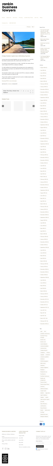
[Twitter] (44, 424)
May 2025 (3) (43, 105)
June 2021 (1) (43, 195)
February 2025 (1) (44, 113)
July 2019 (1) (43, 250)
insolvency (42, 386)
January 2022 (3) (44, 182)
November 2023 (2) (45, 138)
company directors (43, 350)
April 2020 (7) (43, 231)
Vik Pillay (42, 412)
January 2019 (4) (44, 266)
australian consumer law (45, 333)
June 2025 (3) (43, 103)
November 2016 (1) (45, 323)
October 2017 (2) (44, 304)
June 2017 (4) (43, 310)
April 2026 (21, 444)
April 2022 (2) (43, 173)
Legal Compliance (43, 395)
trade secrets (47, 410)
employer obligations (44, 367)
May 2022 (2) (43, 171)
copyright (42, 354)
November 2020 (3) (45, 214)
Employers (42, 369)
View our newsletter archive (24, 447)
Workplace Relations (44, 416)
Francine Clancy (43, 382)
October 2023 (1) (44, 141)
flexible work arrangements (43, 379)
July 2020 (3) (43, 222)
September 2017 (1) (45, 307)
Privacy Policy (5, 443)
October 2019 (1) (44, 244)
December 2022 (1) (45, 157)
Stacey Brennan (43, 408)
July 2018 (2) (43, 280)
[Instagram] (6, 449)
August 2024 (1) (44, 127)
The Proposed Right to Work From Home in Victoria (45, 58)
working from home (44, 414)
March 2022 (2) (44, 176)
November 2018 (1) (45, 271)
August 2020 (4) (44, 220)
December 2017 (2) (45, 299)
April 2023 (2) (43, 152)
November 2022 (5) (45, 160)
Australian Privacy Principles (43, 336)
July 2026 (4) (43, 70)
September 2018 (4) (45, 277)
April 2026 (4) (43, 78)
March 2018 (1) (44, 291)
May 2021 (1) (43, 198)
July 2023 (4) (43, 146)
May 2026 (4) (43, 75)
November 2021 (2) (45, 184)
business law (42, 339)
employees (42, 365)
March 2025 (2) (44, 111)
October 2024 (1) (44, 122)
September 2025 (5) (45, 97)
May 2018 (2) (43, 285)
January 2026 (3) (44, 86)
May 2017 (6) (43, 312)
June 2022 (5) (43, 168)
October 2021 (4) (44, 187)
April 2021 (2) (43, 201)
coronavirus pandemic (44, 356)
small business (43, 405)
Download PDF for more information (9, 80)
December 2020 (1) (45, 212)
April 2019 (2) (43, 258)
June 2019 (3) (43, 252)
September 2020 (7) (45, 217)
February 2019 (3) (44, 263)
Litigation (42, 397)
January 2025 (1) (44, 116)
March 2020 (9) (44, 233)
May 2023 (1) (43, 149)
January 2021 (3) (44, 209)
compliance (42, 352)
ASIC (41, 331)
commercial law (43, 348)
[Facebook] (41, 424)
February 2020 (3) (44, 236)
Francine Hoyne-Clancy (44, 384)
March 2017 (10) (44, 318)
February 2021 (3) (44, 206)
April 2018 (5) (43, 288)
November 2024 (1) (45, 119)
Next (33, 26)
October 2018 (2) (44, 274)
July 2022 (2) (43, 165)
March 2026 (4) (44, 81)
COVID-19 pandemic (44, 361)
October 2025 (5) (44, 94)
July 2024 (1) (43, 130)
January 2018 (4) (44, 296)
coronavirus (48, 354)
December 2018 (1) (45, 269)
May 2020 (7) (43, 228)
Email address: (39, 441)
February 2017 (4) (44, 321)
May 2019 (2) (43, 255)
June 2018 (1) (43, 282)
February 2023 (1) (44, 154)
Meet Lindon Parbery (45, 39)
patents (47, 397)
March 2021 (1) (44, 203)
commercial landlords (44, 346)
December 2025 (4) (45, 89)
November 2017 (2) (45, 301)
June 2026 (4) (43, 73)
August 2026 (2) (44, 67)
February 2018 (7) (44, 293)
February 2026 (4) (44, 83)
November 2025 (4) (45, 92)
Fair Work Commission (44, 376)
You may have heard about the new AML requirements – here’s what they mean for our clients (45, 32)
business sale (43, 341)
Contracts (9, 83)
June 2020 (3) (43, 225)
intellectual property (44, 388)
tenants (41, 410)
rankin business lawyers (44, 399)
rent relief (42, 401)
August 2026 (21, 435)
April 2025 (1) (43, 108)
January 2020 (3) (44, 239)
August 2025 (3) (44, 100)
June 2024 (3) (43, 132)
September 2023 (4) (45, 143)
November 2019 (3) (45, 242)
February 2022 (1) (44, 179)
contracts (48, 352)
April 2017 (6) (43, 315)
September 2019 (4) (45, 247)
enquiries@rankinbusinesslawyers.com (10, 437)
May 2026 (21, 442)
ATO (45, 331)
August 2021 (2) (44, 192)
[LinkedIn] (8, 449)
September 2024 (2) (45, 124)
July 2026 (21, 437)
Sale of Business (43, 403)
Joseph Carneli (43, 390)
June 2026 (21, 440)
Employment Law (43, 371)
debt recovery (43, 363)
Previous (29, 26)
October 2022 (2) (44, 162)
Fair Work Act (43, 374)
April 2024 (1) (43, 135)
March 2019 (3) (44, 261)
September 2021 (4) (45, 190)
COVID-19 (42, 359)
